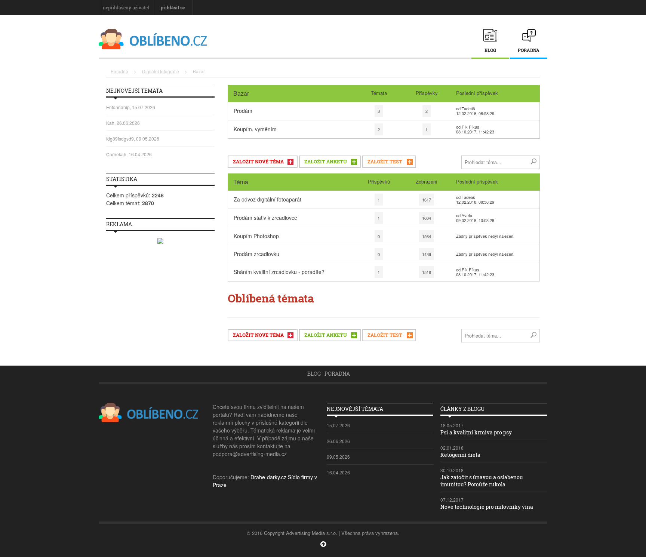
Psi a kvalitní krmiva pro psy (476, 432)
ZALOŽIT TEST (384, 161)
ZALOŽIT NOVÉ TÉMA (258, 161)
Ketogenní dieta (460, 454)
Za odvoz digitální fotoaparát (267, 199)
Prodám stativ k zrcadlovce (265, 217)
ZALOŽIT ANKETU (325, 161)
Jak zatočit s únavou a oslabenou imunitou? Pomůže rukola (481, 480)
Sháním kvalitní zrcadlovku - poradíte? (279, 272)
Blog (490, 50)
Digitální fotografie (160, 71)
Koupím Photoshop (256, 236)
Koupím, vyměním (255, 129)
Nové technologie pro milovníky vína (486, 506)
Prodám (243, 110)
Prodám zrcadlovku (256, 254)
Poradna (528, 50)
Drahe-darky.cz (268, 477)
